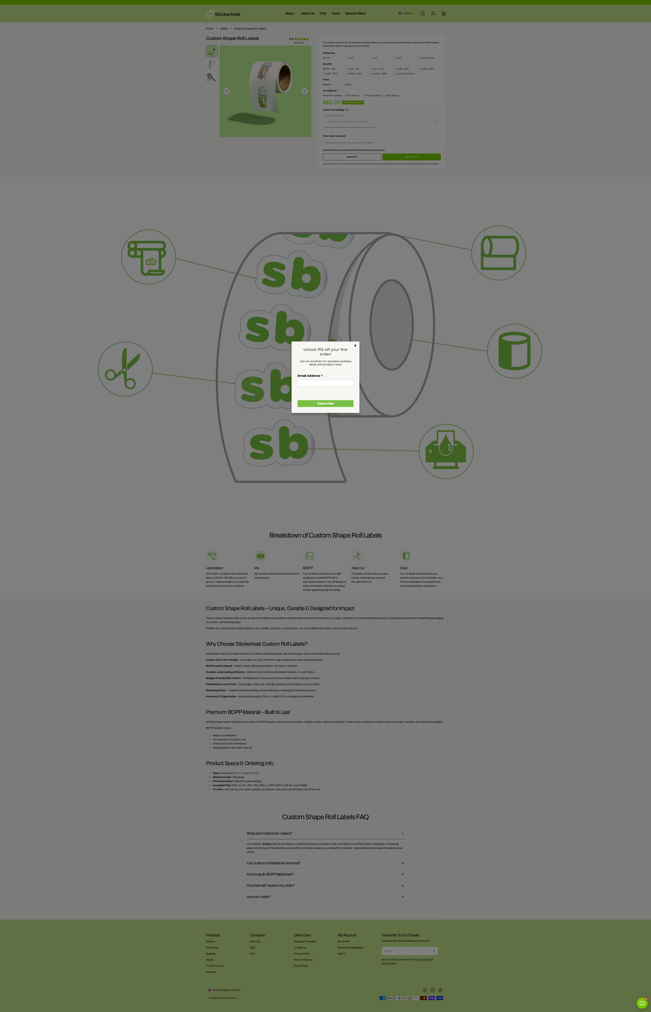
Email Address (310, 376)
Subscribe (325, 403)
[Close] (355, 346)
